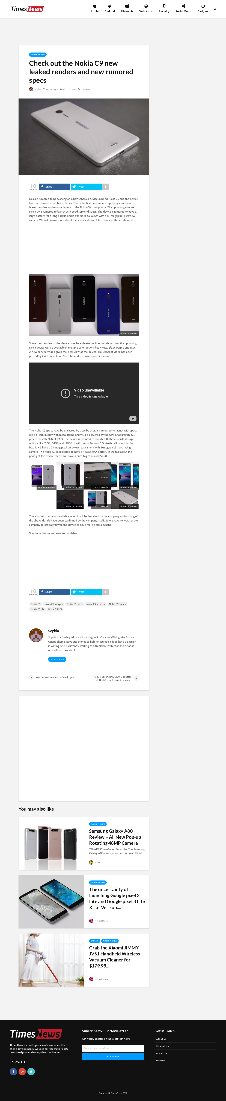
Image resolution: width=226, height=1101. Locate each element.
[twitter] (31, 1071)
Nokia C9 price (74, 604)
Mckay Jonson (101, 920)
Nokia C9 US (55, 609)
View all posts (57, 659)
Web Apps (146, 10)
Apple (95, 10)
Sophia (37, 89)
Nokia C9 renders (96, 604)
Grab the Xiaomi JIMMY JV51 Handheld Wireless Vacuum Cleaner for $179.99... (114, 957)
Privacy (160, 1060)
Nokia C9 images (54, 604)
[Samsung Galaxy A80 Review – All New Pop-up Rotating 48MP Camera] (51, 843)
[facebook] (13, 1071)
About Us (161, 1038)
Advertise (161, 1053)
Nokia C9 (35, 604)
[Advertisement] (113, 31)
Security (164, 10)
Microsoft (127, 10)
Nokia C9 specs (117, 604)
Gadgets (203, 10)
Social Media (183, 10)
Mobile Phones (38, 54)
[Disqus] (84, 747)
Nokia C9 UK (37, 609)
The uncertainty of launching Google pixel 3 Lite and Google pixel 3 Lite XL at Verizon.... (117, 898)
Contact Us (162, 1046)
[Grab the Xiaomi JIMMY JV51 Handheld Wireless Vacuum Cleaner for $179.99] (51, 959)
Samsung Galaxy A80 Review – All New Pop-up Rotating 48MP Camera (115, 837)
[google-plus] (22, 1071)
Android (110, 10)
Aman (97, 862)
